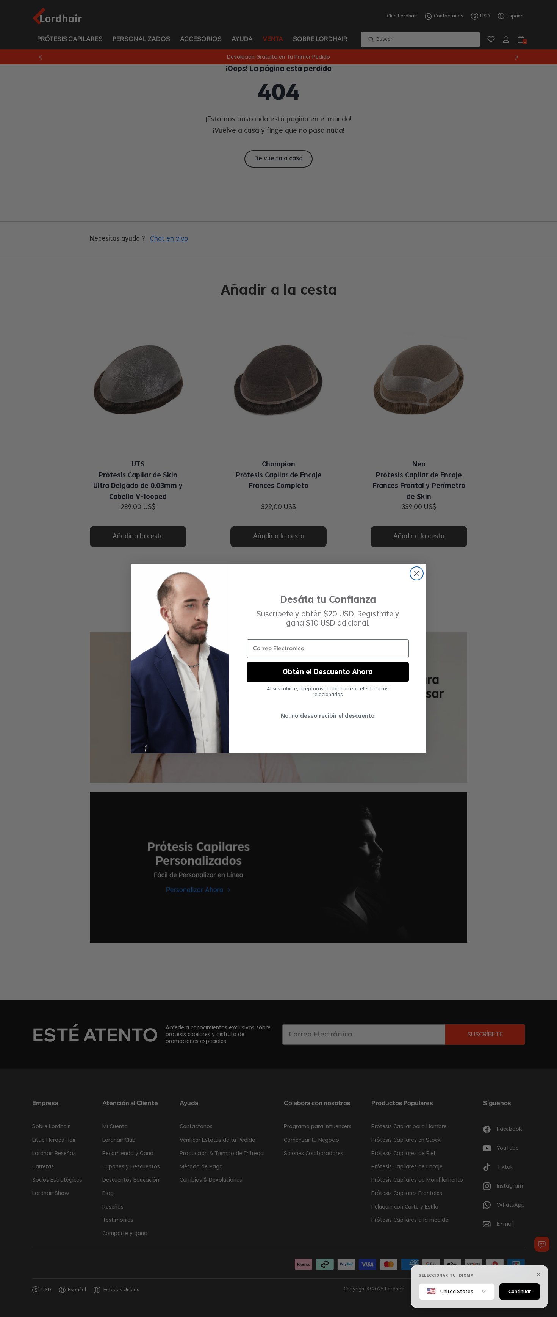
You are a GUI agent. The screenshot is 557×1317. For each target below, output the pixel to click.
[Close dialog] (416, 573)
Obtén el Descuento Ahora (328, 672)
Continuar (519, 1291)
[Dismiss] (538, 1274)
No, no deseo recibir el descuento (328, 716)
